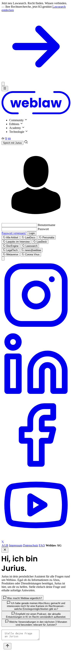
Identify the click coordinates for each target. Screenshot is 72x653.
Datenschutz (30, 545)
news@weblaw (32, 250)
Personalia (48, 237)
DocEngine (12, 246)
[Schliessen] (3, 84)
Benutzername (46, 225)
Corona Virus (32, 254)
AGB (5, 545)
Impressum (15, 545)
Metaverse (12, 254)
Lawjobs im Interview (18, 241)
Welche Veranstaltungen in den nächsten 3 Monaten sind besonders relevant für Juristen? (37, 623)
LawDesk (41, 241)
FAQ (42, 545)
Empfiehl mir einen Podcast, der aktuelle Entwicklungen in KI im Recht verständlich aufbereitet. (36, 615)
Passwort (43, 229)
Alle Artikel (12, 237)
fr (6, 138)
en (9, 138)
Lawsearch (31, 246)
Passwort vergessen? (14, 233)
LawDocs (29, 237)
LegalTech (12, 250)
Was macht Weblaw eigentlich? (24, 598)
